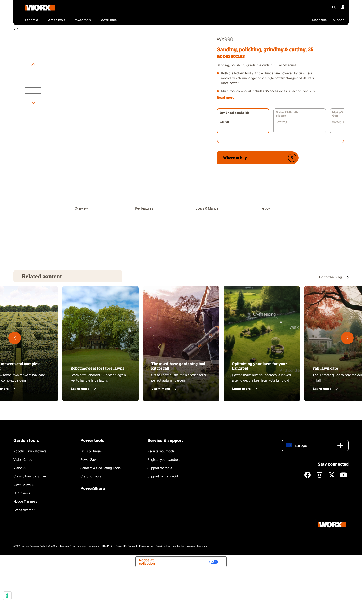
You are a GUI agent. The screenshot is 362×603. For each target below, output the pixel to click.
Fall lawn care (325, 368)
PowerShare (92, 488)
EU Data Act (130, 546)
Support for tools (159, 468)
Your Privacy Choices (189, 562)
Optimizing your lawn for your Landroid (259, 366)
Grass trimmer (23, 510)
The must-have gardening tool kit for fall (178, 366)
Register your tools (161, 451)
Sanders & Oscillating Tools (100, 468)
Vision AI (19, 468)
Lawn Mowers (23, 485)
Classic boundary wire (29, 476)
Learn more (80, 389)
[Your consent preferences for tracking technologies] (7, 596)
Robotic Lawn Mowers (29, 451)
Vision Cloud (22, 460)
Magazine (319, 20)
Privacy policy (146, 546)
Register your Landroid (164, 460)
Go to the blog (331, 277)
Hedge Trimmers (25, 501)
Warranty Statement (197, 546)
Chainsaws (21, 493)
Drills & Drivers (91, 451)
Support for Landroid (162, 476)
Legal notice (178, 546)
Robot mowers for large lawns (97, 368)
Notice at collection (147, 561)
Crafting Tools (90, 476)
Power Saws (89, 460)
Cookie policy (163, 546)
